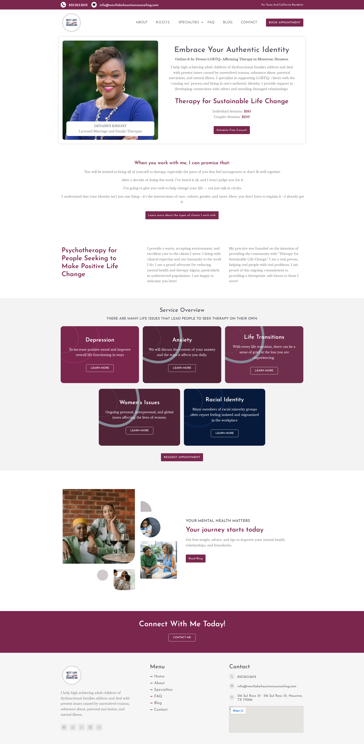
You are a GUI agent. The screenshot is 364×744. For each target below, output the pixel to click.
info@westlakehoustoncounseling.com (129, 5)
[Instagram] (81, 727)
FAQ (211, 22)
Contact (249, 22)
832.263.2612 (78, 5)
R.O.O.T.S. (163, 22)
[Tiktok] (72, 727)
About (141, 22)
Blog (228, 22)
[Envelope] (99, 727)
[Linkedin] (90, 727)
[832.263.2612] (63, 5)
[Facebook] (64, 727)
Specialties (188, 22)
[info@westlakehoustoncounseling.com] (94, 5)
